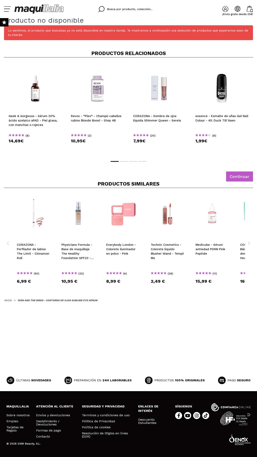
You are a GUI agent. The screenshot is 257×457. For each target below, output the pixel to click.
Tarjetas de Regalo (14, 429)
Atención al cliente (54, 406)
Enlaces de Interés (148, 408)
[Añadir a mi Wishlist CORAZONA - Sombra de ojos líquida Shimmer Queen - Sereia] (159, 67)
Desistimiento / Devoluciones (47, 423)
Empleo (12, 421)
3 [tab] (133, 161)
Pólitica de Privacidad (98, 421)
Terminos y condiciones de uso (106, 415)
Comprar (35, 148)
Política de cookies (96, 427)
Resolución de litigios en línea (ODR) (105, 435)
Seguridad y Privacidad (103, 406)
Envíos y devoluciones (53, 415)
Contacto (43, 436)
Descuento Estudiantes (147, 421)
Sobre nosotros (18, 415)
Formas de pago (48, 430)
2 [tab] (124, 161)
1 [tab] (115, 161)
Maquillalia (17, 406)
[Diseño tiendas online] (240, 439)
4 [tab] (142, 161)
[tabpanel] (35, 108)
